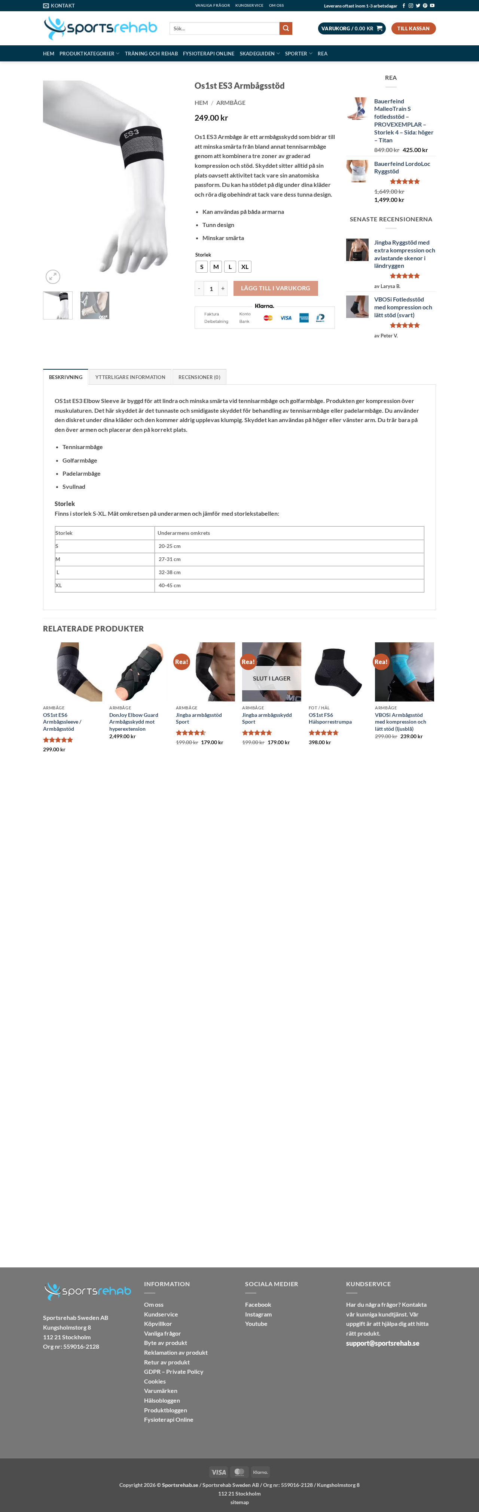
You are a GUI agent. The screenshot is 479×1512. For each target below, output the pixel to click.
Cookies (155, 1381)
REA (322, 54)
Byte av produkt (165, 1342)
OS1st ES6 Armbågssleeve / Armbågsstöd (62, 722)
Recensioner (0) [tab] (199, 377)
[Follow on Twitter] (418, 6)
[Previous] (55, 183)
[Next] (171, 183)
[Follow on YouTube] (432, 6)
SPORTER (296, 54)
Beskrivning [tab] (65, 377)
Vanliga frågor (162, 1333)
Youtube (256, 1323)
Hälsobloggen (162, 1400)
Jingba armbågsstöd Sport (199, 718)
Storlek (203, 255)
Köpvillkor (158, 1323)
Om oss (154, 1304)
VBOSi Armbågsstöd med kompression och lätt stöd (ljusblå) (400, 722)
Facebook (258, 1304)
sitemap (240, 1502)
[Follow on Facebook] (404, 6)
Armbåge (230, 102)
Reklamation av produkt (176, 1352)
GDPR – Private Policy (174, 1371)
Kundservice (161, 1314)
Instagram (258, 1314)
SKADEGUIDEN (257, 54)
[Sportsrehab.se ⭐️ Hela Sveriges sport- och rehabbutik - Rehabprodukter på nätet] (100, 28)
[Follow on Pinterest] (425, 6)
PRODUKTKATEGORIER (87, 54)
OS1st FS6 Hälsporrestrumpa (330, 718)
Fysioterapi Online (209, 54)
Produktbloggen (165, 1409)
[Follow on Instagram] (411, 6)
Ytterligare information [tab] (130, 377)
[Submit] (286, 28)
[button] (352, 28)
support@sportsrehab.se (382, 1343)
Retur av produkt (167, 1362)
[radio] (201, 266)
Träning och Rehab (151, 54)
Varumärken (160, 1390)
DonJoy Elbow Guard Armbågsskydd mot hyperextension (133, 722)
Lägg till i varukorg (276, 288)
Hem (48, 54)
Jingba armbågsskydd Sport (267, 718)
